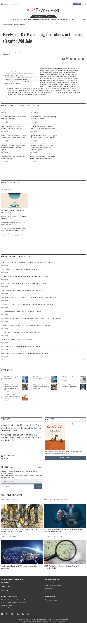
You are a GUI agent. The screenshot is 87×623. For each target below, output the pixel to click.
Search (50, 16)
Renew (84, 4)
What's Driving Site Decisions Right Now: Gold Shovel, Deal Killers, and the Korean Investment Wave (21, 428)
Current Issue (6, 586)
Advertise (15, 4)
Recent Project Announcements (14, 24)
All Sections (84, 19)
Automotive (35, 112)
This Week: (21, 476)
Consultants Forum (7, 4)
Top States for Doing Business (8, 607)
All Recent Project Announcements (11, 359)
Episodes (39, 419)
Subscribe (77, 3)
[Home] (12, 614)
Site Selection (48, 588)
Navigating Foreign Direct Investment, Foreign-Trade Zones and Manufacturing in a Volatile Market (21, 437)
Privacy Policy (49, 621)
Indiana (4, 112)
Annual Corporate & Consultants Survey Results (13, 602)
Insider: (19, 472)
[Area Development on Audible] (28, 614)
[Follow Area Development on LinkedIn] (2, 614)
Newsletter (5, 583)
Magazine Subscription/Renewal (12, 579)
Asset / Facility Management (52, 583)
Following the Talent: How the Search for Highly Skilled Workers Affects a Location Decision (19, 74)
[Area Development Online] (24, 619)
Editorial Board (68, 19)
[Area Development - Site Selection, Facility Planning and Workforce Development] (43, 10)
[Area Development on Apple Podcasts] (17, 614)
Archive (39, 467)
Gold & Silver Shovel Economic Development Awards (14, 599)
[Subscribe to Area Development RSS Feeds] (7, 614)
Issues (84, 419)
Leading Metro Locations (7, 605)
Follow (37, 16)
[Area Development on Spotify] (23, 614)
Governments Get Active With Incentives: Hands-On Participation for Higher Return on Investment (18, 78)
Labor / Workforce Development (53, 585)
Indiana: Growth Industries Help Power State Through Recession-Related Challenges (18, 82)
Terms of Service (58, 621)
